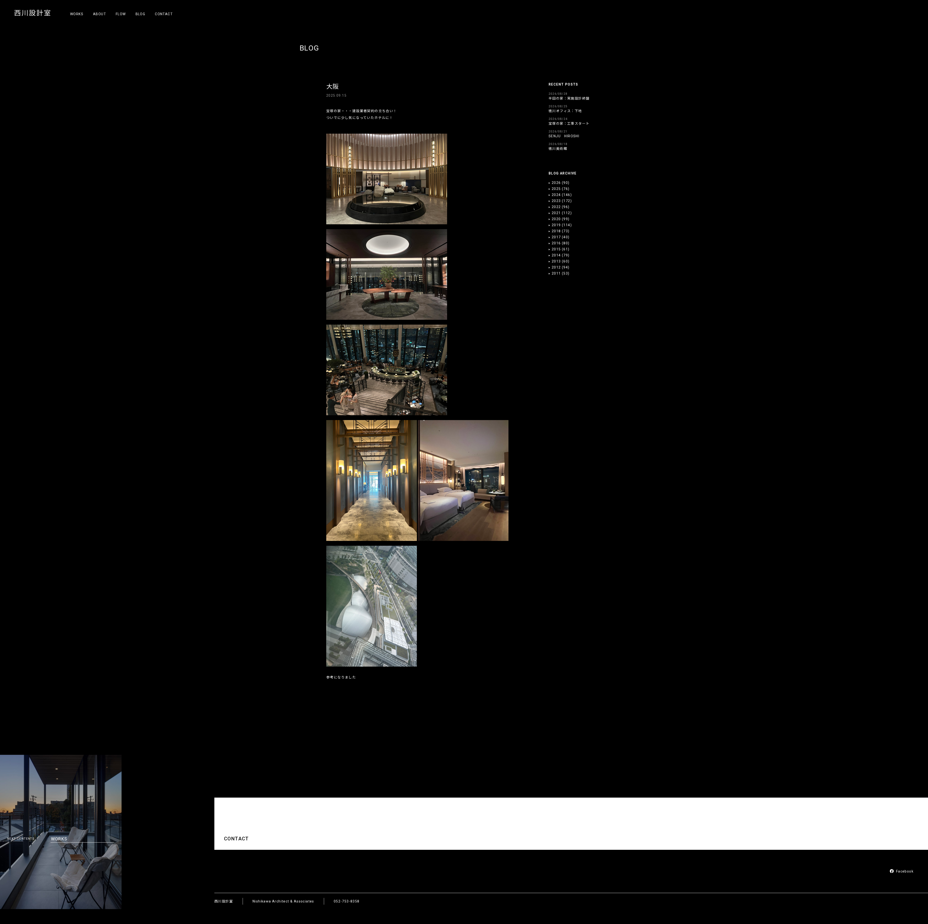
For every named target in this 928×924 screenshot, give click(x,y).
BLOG (140, 14)
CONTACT (164, 14)
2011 (556, 273)
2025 (556, 189)
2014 (556, 255)
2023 (556, 201)
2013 (556, 261)
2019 (556, 225)
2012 (556, 267)
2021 (556, 213)
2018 (556, 231)
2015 (556, 249)
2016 (556, 243)
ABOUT (99, 14)
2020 (556, 219)
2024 (556, 195)
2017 (556, 237)
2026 (556, 183)
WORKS (76, 14)
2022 (556, 207)
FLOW (121, 14)
